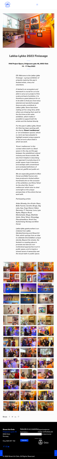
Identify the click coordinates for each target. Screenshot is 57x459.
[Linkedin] (8, 446)
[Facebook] (4, 446)
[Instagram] (6, 446)
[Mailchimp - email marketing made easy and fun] (37, 441)
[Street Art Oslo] (7, 4)
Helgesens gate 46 (10, 431)
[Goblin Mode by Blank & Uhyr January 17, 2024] (55, 453)
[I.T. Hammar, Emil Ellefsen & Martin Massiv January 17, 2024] (1, 453)
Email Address (24, 432)
